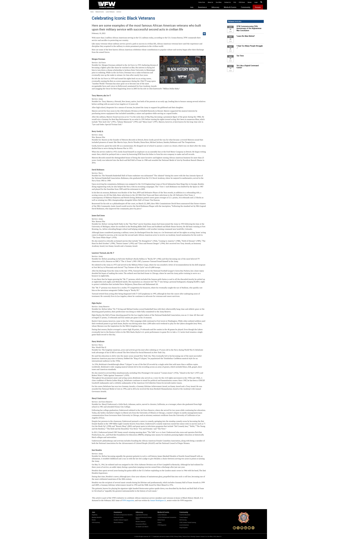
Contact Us (227, 2)
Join (191, 7)
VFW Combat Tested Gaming (187, 522)
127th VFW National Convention (167, 517)
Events (159, 522)
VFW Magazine (162, 525)
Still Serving (183, 520)
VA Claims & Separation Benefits (123, 515)
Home (92, 12)
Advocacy (215, 7)
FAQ (234, 2)
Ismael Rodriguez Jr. (158, 500)
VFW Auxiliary (96, 522)
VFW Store (242, 2)
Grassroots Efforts (141, 524)
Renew (250, 2)
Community (245, 7)
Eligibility (94, 515)
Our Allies (218, 2)
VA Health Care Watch (142, 526)
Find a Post (201, 2)
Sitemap (193, 536)
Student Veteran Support (121, 520)
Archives (119, 12)
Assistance (202, 7)
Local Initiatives (184, 525)
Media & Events (230, 7)
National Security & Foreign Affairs (144, 518)
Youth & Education (184, 515)
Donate (258, 7)
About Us (210, 2)
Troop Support (183, 517)
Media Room (161, 520)
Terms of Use (186, 536)
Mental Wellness (118, 522)
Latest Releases (110, 12)
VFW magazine (128, 500)
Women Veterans (140, 521)
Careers (198, 536)
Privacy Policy (178, 536)
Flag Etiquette (183, 527)
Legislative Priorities (142, 515)
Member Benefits (97, 517)
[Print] (204, 33)
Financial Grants (118, 517)
